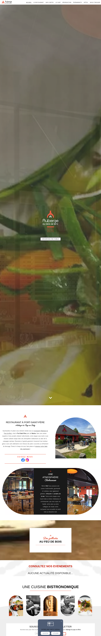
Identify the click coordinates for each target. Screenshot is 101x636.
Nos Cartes (50, 2)
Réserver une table (50, 239)
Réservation (66, 2)
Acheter (45, 633)
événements (77, 2)
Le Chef (58, 2)
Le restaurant (38, 2)
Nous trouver (95, 2)
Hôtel (86, 2)
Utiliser (55, 633)
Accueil (28, 2)
